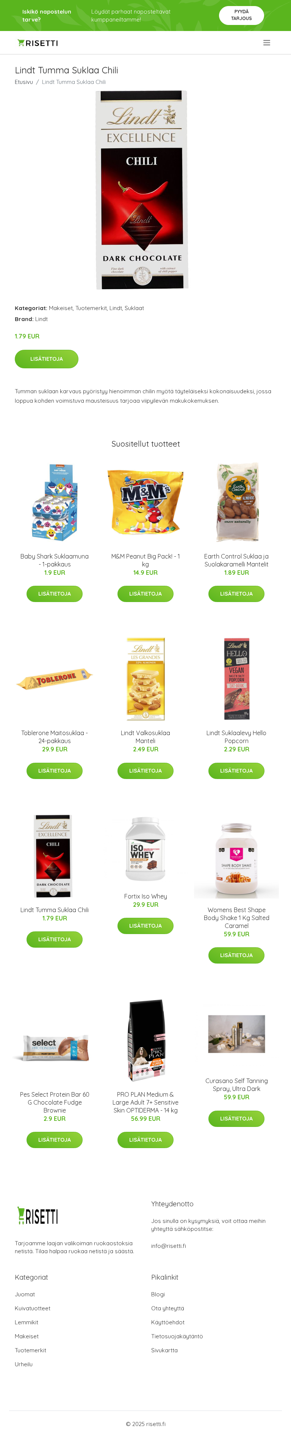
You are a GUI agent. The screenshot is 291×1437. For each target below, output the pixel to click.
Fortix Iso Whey (145, 896)
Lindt (116, 308)
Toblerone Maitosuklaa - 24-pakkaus (54, 737)
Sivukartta (164, 1350)
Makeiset (61, 308)
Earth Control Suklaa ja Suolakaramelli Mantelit (236, 560)
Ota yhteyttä (167, 1308)
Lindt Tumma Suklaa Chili (54, 910)
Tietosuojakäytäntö (177, 1336)
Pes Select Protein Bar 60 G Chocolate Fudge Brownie (54, 1102)
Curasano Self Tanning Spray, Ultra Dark (236, 1084)
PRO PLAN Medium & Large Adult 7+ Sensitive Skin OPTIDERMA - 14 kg (145, 1102)
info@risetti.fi (168, 1245)
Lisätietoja (46, 358)
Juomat (25, 1294)
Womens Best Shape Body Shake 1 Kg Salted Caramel (236, 918)
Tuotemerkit (91, 308)
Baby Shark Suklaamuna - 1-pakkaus (54, 560)
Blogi (158, 1294)
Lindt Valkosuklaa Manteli (145, 737)
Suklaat (134, 308)
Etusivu (24, 81)
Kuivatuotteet (32, 1308)
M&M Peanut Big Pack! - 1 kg (145, 560)
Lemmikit (26, 1322)
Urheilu (24, 1364)
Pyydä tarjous (241, 15)
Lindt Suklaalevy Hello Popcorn (236, 737)
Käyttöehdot (168, 1322)
